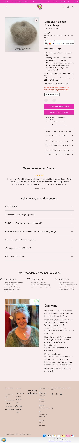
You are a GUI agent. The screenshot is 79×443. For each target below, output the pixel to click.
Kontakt (19, 409)
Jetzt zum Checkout (59, 112)
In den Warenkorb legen (59, 106)
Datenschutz (9, 400)
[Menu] (5, 7)
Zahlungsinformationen (13, 406)
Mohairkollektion (14, 434)
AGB (6, 397)
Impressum (9, 394)
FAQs (18, 412)
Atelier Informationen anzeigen (56, 125)
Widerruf (8, 403)
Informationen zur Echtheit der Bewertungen (59, 440)
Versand (56, 35)
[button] (63, 7)
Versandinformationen (13, 409)
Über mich (20, 393)
